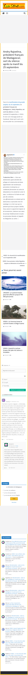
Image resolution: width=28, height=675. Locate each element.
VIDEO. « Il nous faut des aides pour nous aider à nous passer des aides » (15, 642)
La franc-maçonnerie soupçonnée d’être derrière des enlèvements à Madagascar (13, 604)
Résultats (14, 502)
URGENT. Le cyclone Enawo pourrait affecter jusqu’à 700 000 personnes (13, 295)
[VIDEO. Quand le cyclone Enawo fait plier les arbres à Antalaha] (14, 339)
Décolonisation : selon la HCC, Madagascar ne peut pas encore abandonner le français (15, 566)
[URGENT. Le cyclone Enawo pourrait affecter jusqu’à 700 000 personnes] (14, 283)
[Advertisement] (14, 29)
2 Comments (13, 70)
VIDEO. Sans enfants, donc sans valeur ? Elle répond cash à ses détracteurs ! (15, 555)
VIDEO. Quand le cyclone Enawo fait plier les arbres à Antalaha (12, 350)
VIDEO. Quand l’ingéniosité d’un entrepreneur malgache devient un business (15, 630)
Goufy (17, 445)
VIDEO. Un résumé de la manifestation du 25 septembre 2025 (14, 256)
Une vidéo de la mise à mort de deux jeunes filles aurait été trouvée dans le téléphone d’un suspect (15, 543)
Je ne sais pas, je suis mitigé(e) (12, 495)
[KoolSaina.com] (3, 13)
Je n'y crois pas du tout (10, 493)
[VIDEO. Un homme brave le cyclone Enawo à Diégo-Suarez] (14, 312)
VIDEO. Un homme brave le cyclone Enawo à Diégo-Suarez (13, 322)
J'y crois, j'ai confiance (9, 490)
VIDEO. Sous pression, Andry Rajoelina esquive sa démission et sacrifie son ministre (14, 263)
